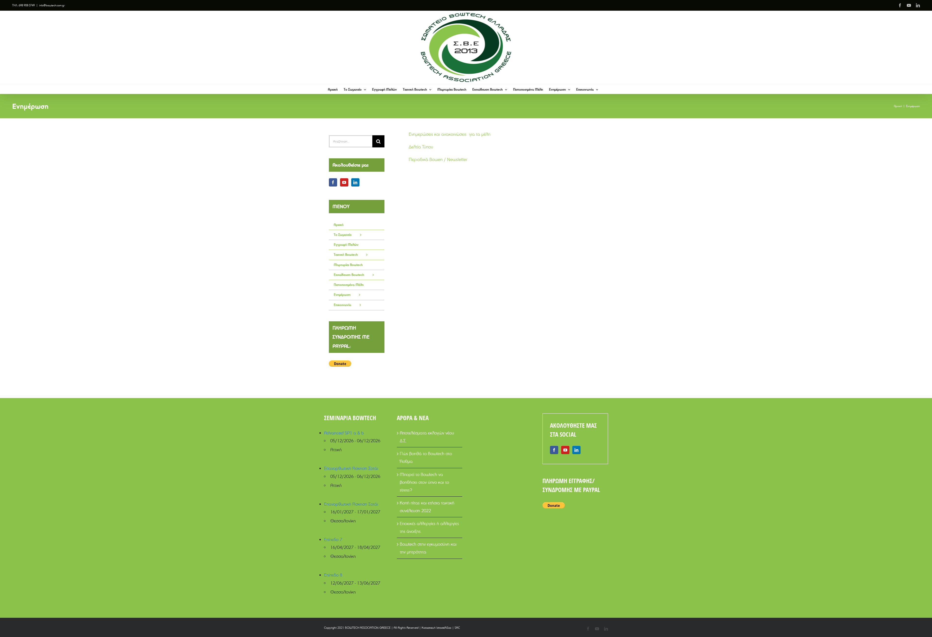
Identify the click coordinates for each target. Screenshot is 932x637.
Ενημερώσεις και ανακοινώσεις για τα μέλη (450, 134)
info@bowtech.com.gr (52, 5)
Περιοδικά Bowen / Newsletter (438, 159)
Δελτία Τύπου (421, 147)
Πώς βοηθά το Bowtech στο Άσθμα (426, 457)
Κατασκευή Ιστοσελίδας (436, 627)
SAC (457, 627)
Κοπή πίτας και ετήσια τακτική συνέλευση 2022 (427, 506)
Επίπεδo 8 (333, 575)
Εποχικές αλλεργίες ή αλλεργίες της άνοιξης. (429, 527)
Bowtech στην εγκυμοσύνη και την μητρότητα (428, 548)
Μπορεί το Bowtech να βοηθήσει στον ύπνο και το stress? (424, 482)
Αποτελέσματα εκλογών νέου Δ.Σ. (427, 436)
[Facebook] (333, 182)
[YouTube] (344, 182)
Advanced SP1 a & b (344, 433)
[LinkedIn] (355, 182)
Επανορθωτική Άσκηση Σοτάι (351, 468)
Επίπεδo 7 (333, 539)
